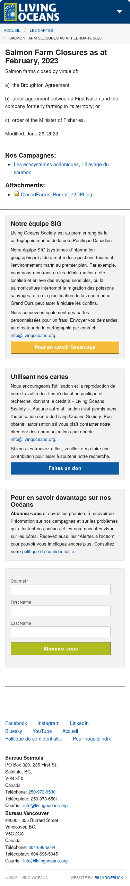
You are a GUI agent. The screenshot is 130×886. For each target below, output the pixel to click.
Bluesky (13, 730)
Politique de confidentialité (33, 738)
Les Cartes (41, 30)
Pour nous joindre (92, 738)
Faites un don (65, 467)
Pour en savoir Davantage (65, 347)
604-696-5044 (41, 847)
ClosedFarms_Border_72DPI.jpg (56, 194)
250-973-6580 (41, 791)
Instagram (48, 722)
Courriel (20, 581)
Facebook (16, 722)
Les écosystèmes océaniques (46, 164)
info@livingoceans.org (33, 335)
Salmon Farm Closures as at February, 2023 (55, 38)
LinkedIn (79, 722)
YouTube (42, 730)
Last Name (21, 623)
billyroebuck (109, 877)
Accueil (12, 30)
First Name (21, 602)
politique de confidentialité (48, 551)
